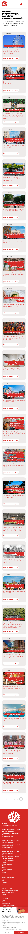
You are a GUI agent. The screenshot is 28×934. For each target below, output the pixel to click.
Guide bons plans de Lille (8, 892)
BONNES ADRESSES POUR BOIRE (10, 840)
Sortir (20, 264)
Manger (20, 300)
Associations (19, 428)
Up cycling (20, 460)
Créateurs (20, 269)
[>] (21, 799)
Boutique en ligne (7, 888)
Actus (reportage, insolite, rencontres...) (14, 46)
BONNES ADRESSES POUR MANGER (11, 829)
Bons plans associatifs (16, 423)
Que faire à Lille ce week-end (15, 78)
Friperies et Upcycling (17, 266)
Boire (20, 420)
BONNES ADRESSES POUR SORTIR (10, 851)
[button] (21, 4)
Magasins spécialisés (8, 860)
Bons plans (12, 264)
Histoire (20, 364)
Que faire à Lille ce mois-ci (15, 237)
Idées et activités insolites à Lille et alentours (14, 678)
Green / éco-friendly (8, 877)
